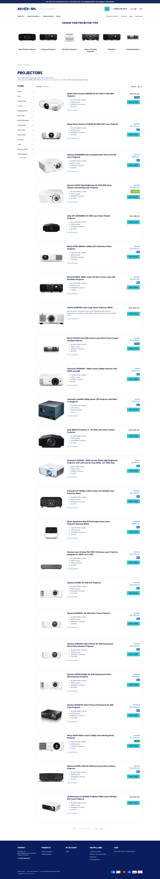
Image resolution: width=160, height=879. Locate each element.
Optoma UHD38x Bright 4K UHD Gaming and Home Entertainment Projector (89, 675)
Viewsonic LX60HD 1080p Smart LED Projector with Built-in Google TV (92, 400)
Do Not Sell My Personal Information (50, 871)
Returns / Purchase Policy (98, 854)
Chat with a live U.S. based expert (124, 851)
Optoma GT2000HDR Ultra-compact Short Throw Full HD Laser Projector (91, 155)
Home (19, 65)
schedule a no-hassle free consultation (55, 80)
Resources (138, 16)
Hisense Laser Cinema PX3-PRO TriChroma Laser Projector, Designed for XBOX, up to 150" (92, 553)
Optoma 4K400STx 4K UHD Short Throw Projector (88, 613)
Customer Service (112, 16)
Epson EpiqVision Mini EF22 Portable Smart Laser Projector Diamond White (88, 522)
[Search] (107, 9)
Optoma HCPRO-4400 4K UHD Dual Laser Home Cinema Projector (91, 767)
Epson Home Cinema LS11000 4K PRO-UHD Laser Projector (92, 124)
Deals (58, 16)
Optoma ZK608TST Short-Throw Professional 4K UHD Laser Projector (90, 706)
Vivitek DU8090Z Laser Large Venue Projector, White (90, 307)
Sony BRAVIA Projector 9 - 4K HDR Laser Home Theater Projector (91, 430)
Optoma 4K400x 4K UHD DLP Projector (84, 582)
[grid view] (138, 86)
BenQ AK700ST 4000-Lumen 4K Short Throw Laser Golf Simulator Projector (91, 278)
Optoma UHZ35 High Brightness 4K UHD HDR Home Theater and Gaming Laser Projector (89, 186)
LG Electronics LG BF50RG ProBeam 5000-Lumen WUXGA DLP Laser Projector (92, 797)
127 (96, 829)
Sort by (39, 86)
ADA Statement (95, 859)
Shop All (21, 16)
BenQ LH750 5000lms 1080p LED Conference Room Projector (89, 247)
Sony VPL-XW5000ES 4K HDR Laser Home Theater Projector (88, 217)
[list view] (141, 86)
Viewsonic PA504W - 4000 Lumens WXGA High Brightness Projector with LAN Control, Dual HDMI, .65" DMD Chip (92, 461)
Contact (124, 16)
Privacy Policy (21, 871)
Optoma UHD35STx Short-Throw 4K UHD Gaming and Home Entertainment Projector (90, 645)
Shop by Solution (33, 16)
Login (67, 851)
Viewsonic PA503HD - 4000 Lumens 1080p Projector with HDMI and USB (92, 369)
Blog (130, 16)
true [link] (23, 158)
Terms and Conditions (32, 871)
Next (101, 829)
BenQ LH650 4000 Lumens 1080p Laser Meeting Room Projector (90, 736)
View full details (72, 110)
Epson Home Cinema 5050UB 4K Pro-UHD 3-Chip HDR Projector (90, 94)
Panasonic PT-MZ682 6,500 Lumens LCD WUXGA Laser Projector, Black (90, 492)
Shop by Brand (48, 16)
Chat (19, 80)
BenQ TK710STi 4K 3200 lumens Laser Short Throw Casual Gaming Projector (92, 339)
